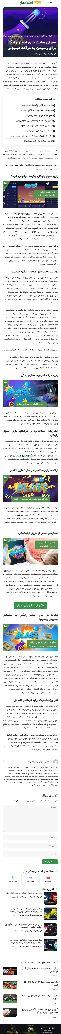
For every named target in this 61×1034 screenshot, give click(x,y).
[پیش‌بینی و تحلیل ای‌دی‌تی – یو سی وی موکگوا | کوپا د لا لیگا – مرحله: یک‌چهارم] (50, 945)
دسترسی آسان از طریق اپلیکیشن (40, 130)
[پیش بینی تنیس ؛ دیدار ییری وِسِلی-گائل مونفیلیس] (10, 971)
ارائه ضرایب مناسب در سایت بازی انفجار (37, 125)
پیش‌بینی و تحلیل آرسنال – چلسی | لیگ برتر (24, 893)
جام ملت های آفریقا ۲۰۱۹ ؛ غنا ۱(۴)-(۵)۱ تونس (41, 983)
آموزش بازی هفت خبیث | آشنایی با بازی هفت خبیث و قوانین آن (40, 1011)
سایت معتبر (20, 360)
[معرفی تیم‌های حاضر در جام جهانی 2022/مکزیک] (10, 998)
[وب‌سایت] (4, 762)
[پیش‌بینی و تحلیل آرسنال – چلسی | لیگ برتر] (50, 898)
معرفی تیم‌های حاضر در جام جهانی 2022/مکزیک (40, 997)
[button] (55, 3)
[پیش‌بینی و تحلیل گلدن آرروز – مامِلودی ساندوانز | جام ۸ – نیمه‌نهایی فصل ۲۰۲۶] (50, 914)
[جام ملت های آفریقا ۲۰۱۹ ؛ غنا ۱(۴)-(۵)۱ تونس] (10, 985)
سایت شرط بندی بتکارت (48, 36)
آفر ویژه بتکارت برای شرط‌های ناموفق (38, 140)
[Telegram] (30, 879)
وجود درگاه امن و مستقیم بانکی (40, 115)
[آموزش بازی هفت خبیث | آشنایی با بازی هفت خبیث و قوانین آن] (10, 1012)
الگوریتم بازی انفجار (24, 455)
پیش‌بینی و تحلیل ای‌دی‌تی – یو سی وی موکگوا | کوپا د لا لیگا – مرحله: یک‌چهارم (26, 941)
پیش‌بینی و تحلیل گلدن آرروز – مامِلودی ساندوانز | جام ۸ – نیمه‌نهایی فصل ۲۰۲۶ (26, 910)
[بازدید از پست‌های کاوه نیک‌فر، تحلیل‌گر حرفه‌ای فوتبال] (55, 761)
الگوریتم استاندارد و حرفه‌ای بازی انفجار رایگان (34, 120)
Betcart (54, 706)
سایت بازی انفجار (32, 165)
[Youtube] (48, 879)
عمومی (37, 36)
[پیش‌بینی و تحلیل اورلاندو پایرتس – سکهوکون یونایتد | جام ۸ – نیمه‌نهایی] (50, 929)
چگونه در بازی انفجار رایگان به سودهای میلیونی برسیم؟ (31, 135)
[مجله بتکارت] (30, 3)
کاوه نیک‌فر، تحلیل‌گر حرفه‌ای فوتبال (45, 54)
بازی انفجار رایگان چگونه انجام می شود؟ (37, 105)
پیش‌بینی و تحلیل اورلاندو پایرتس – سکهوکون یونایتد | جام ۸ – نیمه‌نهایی (23, 926)
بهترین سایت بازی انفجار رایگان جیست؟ (36, 110)
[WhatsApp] (13, 879)
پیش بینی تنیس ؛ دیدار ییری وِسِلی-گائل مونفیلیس (40, 970)
